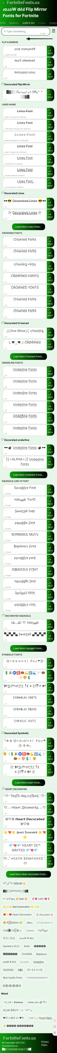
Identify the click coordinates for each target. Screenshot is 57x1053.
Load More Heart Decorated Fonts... (28, 874)
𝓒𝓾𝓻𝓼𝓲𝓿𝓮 (30, 930)
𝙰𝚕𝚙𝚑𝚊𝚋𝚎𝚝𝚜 (45, 922)
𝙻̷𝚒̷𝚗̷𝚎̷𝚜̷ (41, 23)
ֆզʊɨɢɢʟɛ (14, 23)
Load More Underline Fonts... (28, 475)
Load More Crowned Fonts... (28, 356)
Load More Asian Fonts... (28, 782)
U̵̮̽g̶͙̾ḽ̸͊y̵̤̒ (20, 969)
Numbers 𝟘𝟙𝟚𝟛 (11, 946)
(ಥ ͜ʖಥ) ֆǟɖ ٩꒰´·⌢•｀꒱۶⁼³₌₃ (17, 1010)
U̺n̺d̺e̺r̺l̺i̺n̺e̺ (38, 961)
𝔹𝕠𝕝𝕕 (27, 946)
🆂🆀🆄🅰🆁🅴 (10, 954)
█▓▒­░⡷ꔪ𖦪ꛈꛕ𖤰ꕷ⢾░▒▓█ (15, 891)
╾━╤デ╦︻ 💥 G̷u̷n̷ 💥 (15, 898)
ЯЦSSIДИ (8, 969)
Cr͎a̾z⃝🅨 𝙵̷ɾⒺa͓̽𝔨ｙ (12, 930)
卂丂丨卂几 (9, 938)
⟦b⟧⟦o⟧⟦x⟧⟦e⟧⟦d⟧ (12, 985)
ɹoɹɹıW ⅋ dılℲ (26, 938)
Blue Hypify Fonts (12, 977)
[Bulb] (54, 1021)
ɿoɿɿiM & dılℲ (28, 23)
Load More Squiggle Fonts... (28, 648)
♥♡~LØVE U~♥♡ (13, 1017)
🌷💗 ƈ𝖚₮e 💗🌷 (41, 898)
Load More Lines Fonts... (28, 226)
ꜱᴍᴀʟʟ (30, 922)
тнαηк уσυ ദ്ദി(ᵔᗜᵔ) (37, 1002)
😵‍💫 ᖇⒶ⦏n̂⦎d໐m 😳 (12, 922)
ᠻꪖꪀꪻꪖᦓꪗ (43, 930)
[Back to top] (54, 1033)
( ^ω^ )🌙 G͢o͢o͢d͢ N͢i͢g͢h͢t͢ (40, 1017)
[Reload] (54, 1027)
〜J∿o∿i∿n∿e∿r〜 (37, 977)
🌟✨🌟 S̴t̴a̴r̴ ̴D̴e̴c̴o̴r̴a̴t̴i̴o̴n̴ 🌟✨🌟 (21, 906)
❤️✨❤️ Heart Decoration (17, 914)
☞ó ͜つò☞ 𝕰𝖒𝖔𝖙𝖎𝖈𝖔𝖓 (13, 1002)
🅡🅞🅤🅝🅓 (40, 946)
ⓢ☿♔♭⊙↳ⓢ (34, 969)
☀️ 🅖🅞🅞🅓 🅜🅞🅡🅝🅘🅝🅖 (18, 1025)
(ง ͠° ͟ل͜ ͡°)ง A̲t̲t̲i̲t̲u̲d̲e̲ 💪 (14, 883)
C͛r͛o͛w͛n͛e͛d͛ (27, 954)
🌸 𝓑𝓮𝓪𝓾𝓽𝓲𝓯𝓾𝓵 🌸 (44, 914)
